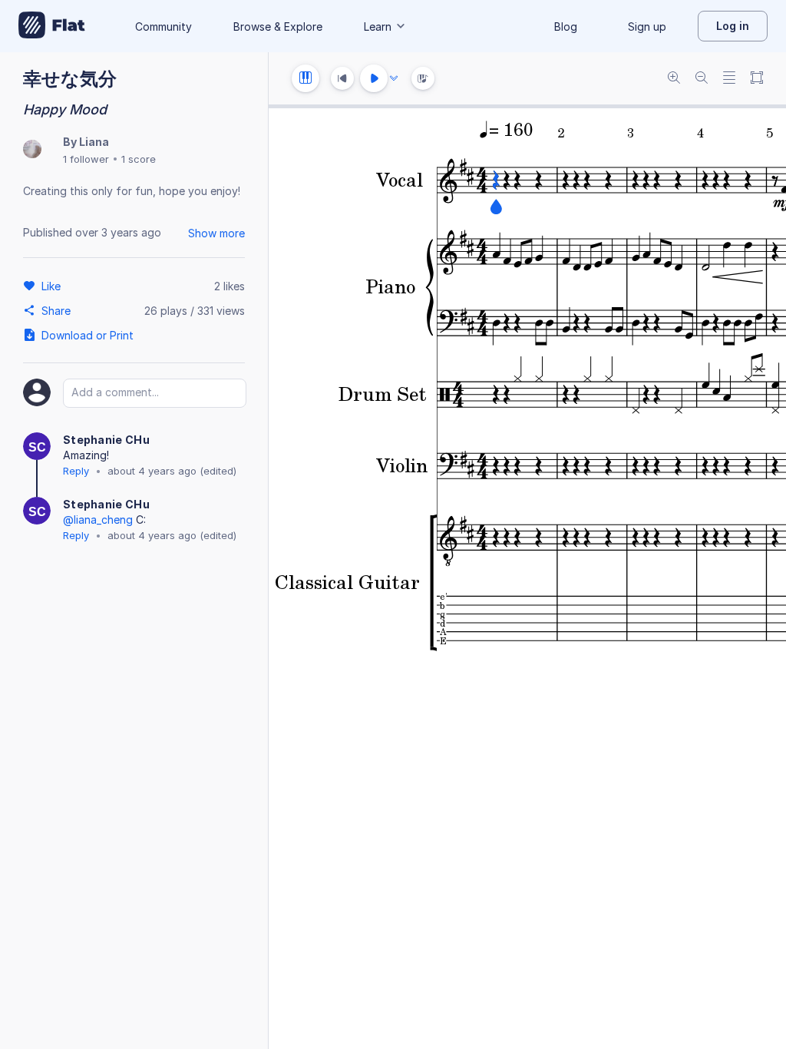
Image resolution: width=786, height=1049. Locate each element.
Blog (565, 26)
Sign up (647, 26)
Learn (377, 26)
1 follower (86, 159)
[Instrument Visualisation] (422, 78)
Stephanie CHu (106, 439)
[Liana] (32, 150)
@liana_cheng (98, 519)
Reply (76, 471)
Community (163, 26)
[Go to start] (342, 78)
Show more (216, 233)
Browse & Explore (277, 26)
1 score (138, 159)
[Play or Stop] (374, 78)
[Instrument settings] (305, 78)
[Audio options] (394, 78)
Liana (94, 141)
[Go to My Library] (51, 26)
